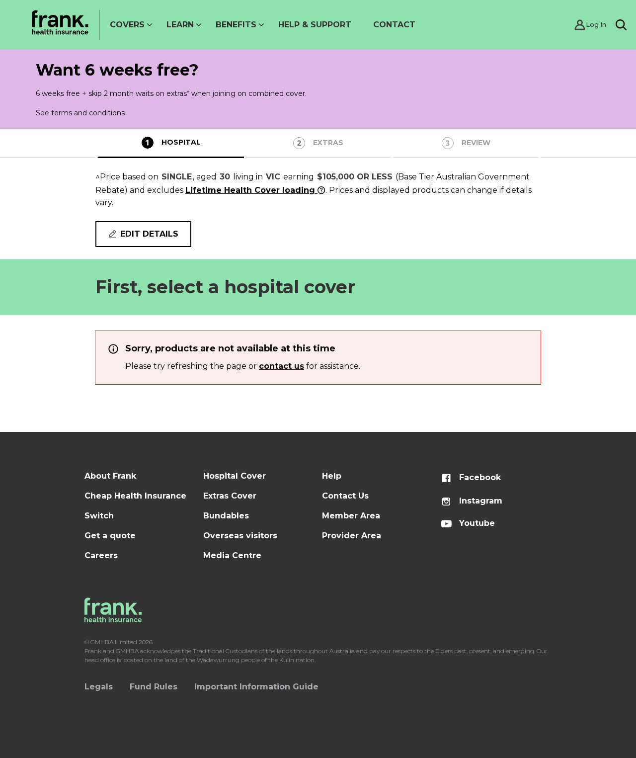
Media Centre (232, 555)
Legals (98, 686)
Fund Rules (153, 686)
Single (176, 176)
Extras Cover (229, 496)
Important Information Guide (256, 686)
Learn (180, 24)
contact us (281, 366)
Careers (101, 555)
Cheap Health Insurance (135, 496)
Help (331, 476)
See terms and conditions (80, 112)
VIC (273, 176)
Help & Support (314, 24)
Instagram (479, 500)
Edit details (149, 234)
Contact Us (345, 496)
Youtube (476, 523)
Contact (394, 24)
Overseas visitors (240, 535)
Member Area (351, 515)
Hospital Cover (234, 476)
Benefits (236, 24)
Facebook (479, 477)
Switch (99, 515)
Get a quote (110, 535)
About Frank (110, 476)
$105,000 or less (355, 176)
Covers (127, 24)
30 (225, 176)
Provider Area (351, 535)
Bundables (226, 515)
